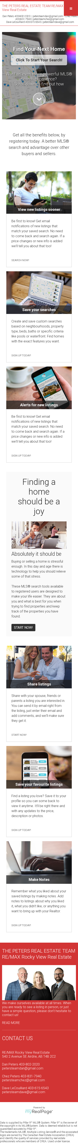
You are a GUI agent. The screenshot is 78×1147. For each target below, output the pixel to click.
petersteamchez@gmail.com (48, 19)
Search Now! (20, 260)
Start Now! (23, 628)
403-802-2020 (22, 16)
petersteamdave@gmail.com (58, 22)
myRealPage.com (39, 1112)
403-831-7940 (23, 19)
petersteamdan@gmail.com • (49, 16)
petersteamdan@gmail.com (22, 1068)
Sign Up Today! (21, 355)
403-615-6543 (33, 22)
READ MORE (11, 1023)
